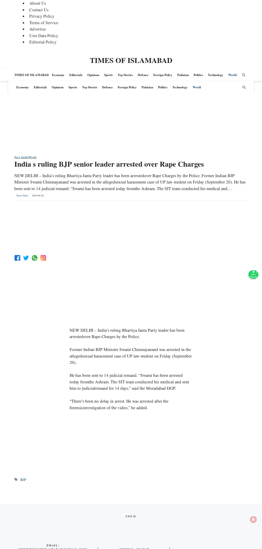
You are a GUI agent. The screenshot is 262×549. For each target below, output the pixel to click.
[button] (244, 75)
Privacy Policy (41, 16)
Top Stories (125, 75)
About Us (37, 3)
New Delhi (21, 157)
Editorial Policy (43, 42)
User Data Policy (43, 35)
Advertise (37, 29)
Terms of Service (43, 22)
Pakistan (183, 75)
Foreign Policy (162, 75)
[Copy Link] (43, 258)
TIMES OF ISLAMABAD (131, 60)
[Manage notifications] (253, 519)
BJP (23, 479)
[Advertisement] (131, 126)
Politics (198, 75)
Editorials (75, 75)
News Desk (22, 195)
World (232, 75)
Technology (215, 75)
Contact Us (39, 10)
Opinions (93, 75)
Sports (108, 75)
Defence (143, 75)
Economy (58, 75)
